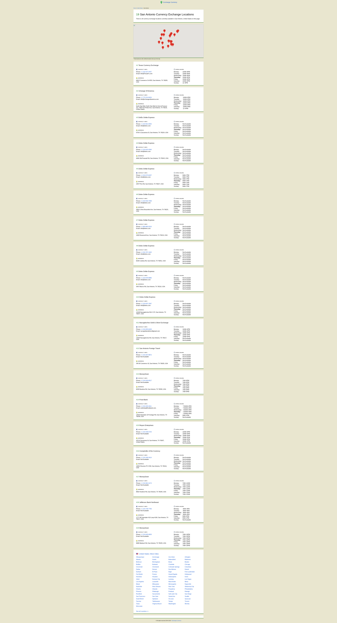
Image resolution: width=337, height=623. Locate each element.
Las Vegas (188, 579)
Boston (187, 562)
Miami (138, 584)
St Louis (171, 599)
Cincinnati (139, 567)
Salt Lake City (172, 594)
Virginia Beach (157, 603)
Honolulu (139, 576)
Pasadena (171, 589)
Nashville (139, 586)
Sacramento (156, 594)
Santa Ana (171, 596)
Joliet (137, 579)
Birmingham (156, 562)
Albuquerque (140, 557)
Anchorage (155, 557)
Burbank (155, 564)
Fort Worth (139, 574)
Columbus (188, 567)
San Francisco (140, 596)
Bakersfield (172, 559)
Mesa (186, 581)
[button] (171, 41)
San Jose (155, 596)
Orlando (154, 589)
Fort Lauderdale (190, 572)
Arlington (187, 557)
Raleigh (187, 591)
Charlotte (171, 564)
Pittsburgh (155, 591)
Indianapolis (172, 576)
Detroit (187, 569)
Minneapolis (172, 584)
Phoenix (138, 591)
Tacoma (138, 601)
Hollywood (188, 574)
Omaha (138, 589)
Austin (154, 559)
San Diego (188, 594)
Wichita (187, 603)
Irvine (186, 576)
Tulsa (138, 603)
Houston (155, 576)
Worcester (139, 606)
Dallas (138, 569)
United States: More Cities (149, 554)
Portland (171, 591)
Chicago (187, 564)
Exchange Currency (176, 620)
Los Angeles (140, 581)
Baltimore (188, 559)
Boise (170, 562)
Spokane (155, 599)
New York (171, 586)
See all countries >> (142, 611)
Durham (138, 572)
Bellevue (139, 562)
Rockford (139, 594)
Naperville (188, 584)
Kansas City (156, 579)
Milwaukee (155, 584)
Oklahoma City (189, 586)
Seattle (187, 596)
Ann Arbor (171, 557)
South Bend (139, 599)
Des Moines (172, 569)
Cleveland (155, 567)
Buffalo (138, 564)
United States (140, 8)
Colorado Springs (173, 567)
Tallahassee (156, 601)
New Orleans (156, 586)
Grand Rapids (172, 574)
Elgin (170, 572)
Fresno (154, 574)
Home (134, 8)
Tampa (170, 601)
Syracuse (188, 599)
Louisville (155, 581)
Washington (172, 603)
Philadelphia (189, 589)
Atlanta (138, 559)
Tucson (187, 601)
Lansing (171, 579)
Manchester (172, 581)
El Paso (154, 572)
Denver (154, 569)
